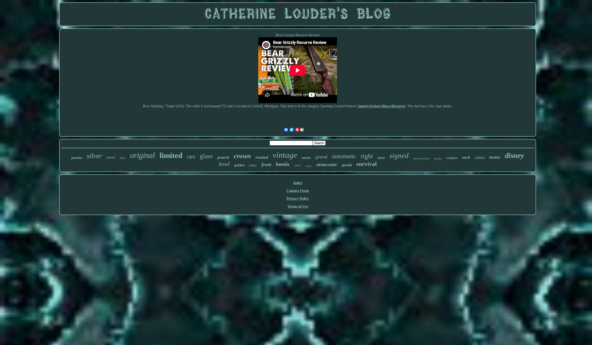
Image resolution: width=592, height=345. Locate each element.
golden (239, 165)
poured (223, 157)
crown (242, 156)
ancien (306, 158)
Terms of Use (297, 206)
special (347, 165)
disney (514, 155)
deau (122, 158)
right (367, 156)
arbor (253, 165)
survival (366, 164)
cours (297, 165)
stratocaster (326, 164)
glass (206, 156)
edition (480, 158)
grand (321, 157)
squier (308, 165)
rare (191, 157)
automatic (344, 156)
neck (466, 157)
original (142, 155)
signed (399, 155)
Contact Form (298, 191)
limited (171, 155)
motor (494, 157)
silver (94, 156)
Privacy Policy (298, 198)
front (266, 164)
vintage (285, 155)
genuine (76, 158)
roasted (262, 157)
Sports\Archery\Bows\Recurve (381, 106)
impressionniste (421, 158)
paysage (437, 158)
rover (111, 157)
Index (297, 183)
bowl (224, 164)
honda (282, 164)
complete (452, 158)
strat (381, 158)
